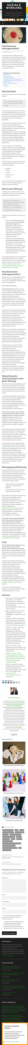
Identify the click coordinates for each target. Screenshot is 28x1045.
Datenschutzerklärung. (18, 928)
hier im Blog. (16, 590)
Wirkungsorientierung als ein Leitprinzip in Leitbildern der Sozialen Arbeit (13, 1011)
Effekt (22, 830)
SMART (13, 839)
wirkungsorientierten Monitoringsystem (12, 582)
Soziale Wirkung (14, 6)
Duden (6, 105)
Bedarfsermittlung (8, 830)
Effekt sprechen (11, 446)
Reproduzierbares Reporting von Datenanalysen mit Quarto (10, 980)
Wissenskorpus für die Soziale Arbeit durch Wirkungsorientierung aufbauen (13, 973)
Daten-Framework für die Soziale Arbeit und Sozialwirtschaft (12, 857)
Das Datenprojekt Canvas (8, 992)
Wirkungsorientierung (9, 827)
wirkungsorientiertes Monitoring (12, 843)
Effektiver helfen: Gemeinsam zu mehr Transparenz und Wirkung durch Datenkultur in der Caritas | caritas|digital (13, 1016)
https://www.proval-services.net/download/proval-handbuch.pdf (13, 674)
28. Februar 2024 (6, 51)
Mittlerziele (6, 839)
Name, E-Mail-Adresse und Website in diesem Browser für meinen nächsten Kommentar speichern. (12, 917)
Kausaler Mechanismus (9, 836)
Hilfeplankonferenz (16, 834)
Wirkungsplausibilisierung (10, 847)
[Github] (16, 734)
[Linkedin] (12, 734)
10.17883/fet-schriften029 (12, 643)
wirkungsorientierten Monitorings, (11, 508)
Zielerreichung (7, 850)
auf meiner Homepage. (7, 955)
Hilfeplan (5, 834)
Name (4, 894)
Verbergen (6, 74)
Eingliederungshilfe (8, 832)
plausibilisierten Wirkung (8, 538)
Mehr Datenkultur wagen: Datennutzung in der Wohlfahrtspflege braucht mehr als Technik (14, 986)
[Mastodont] (14, 734)
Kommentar (5, 877)
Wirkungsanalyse (7, 841)
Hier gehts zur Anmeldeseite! (11, 1041)
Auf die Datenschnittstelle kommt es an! (12, 863)
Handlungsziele (20, 832)
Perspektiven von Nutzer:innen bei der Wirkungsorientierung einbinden (12, 967)
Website (4, 908)
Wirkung (19, 839)
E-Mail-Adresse (6, 901)
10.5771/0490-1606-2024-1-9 (18, 625)
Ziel (20, 847)
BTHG (16, 830)
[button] (3, 682)
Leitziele (19, 836)
